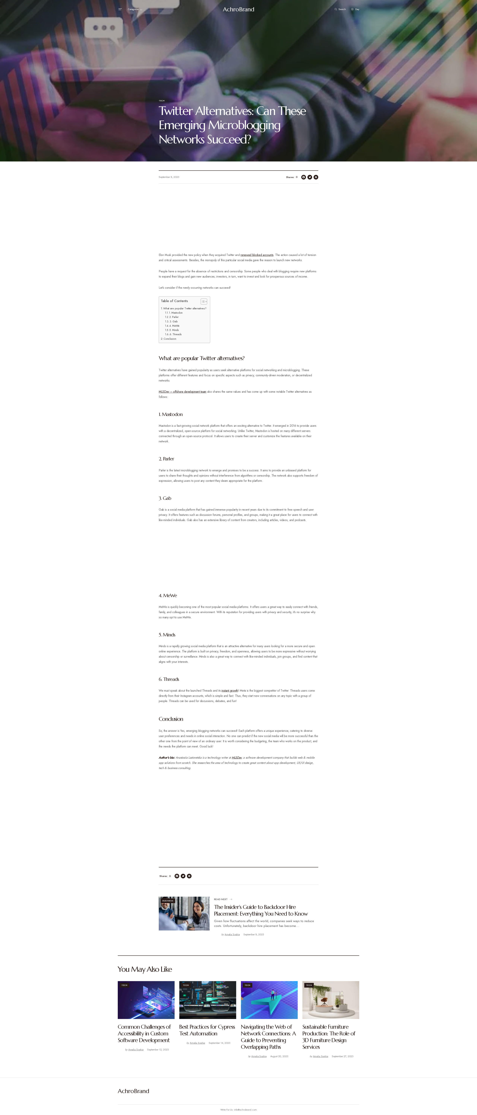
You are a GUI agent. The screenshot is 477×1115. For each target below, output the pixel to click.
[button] (120, 9)
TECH (162, 100)
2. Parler (174, 317)
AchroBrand (238, 9)
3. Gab (174, 321)
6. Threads (175, 334)
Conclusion (170, 339)
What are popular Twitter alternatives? (184, 308)
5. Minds (174, 330)
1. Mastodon (176, 313)
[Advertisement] (238, 220)
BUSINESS (167, 900)
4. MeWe (174, 326)
